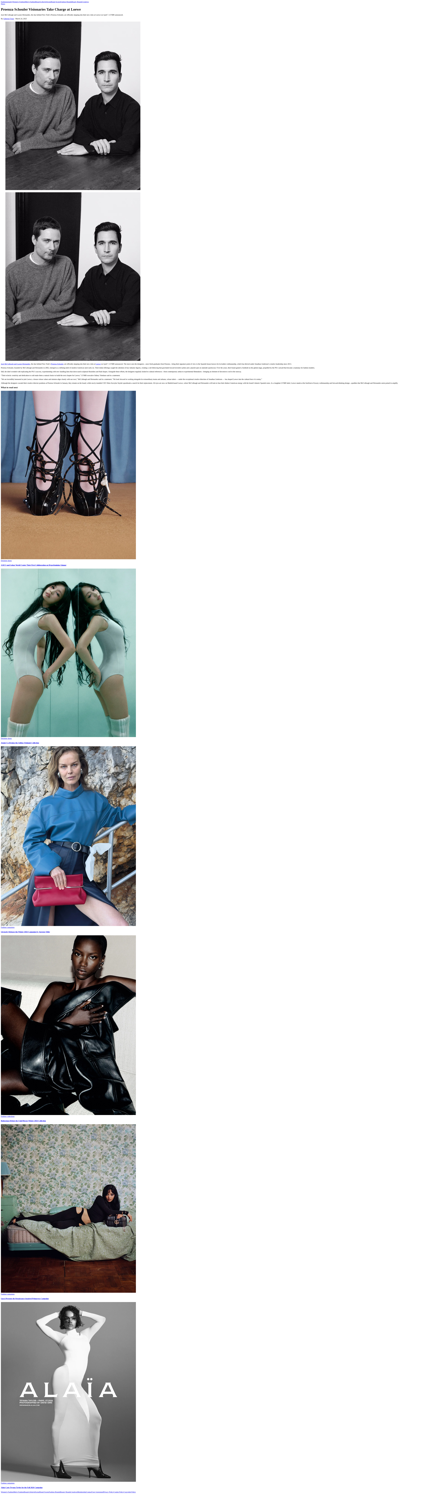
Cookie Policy (119, 1492)
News (3, 4)
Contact (89, 1492)
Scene (49, 2)
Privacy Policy (108, 1492)
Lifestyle (43, 2)
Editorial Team (8, 19)
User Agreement (97, 1492)
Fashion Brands (66, 2)
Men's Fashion (30, 2)
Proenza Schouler (57, 364)
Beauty (37, 2)
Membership (81, 1492)
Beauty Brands (77, 2)
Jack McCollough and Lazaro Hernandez (15, 364)
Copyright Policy (130, 1492)
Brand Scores (55, 2)
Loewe (98, 364)
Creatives (85, 2)
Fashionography (6, 2)
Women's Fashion (18, 2)
